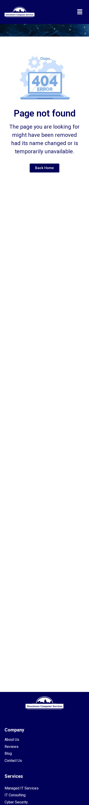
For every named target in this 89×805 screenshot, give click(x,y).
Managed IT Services (22, 788)
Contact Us (13, 760)
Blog (8, 753)
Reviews (11, 746)
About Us (12, 739)
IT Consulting (15, 795)
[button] (79, 12)
